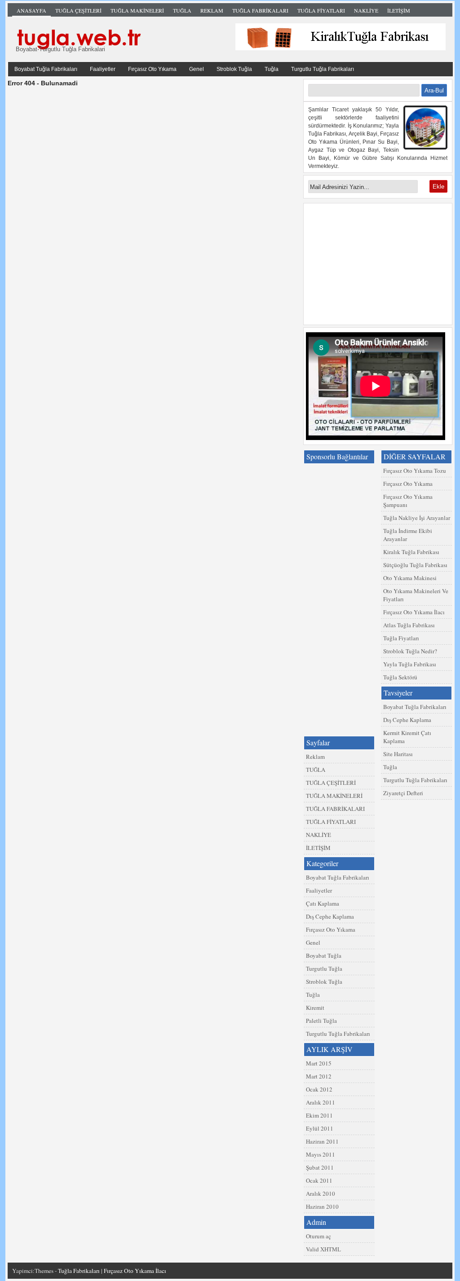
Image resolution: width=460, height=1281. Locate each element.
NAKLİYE (366, 10)
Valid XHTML (323, 1249)
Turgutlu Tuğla (324, 968)
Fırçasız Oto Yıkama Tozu (414, 471)
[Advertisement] (377, 264)
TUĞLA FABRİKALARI (260, 10)
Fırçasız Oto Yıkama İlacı (414, 612)
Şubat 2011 (320, 1167)
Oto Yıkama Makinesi (410, 578)
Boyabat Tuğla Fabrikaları (45, 69)
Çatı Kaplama (322, 903)
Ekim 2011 (319, 1115)
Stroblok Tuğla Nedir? (410, 651)
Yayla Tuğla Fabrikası (409, 664)
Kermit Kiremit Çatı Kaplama (407, 737)
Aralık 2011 (320, 1102)
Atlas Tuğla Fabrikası (409, 625)
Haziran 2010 (322, 1206)
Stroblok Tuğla (234, 69)
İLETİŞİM (398, 10)
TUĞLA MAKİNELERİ (137, 10)
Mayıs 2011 (320, 1154)
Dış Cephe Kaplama (407, 720)
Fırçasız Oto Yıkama (152, 69)
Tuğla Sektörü (400, 677)
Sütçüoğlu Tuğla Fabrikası (415, 565)
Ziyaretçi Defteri (403, 793)
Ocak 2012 (319, 1089)
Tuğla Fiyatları (401, 638)
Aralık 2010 (320, 1193)
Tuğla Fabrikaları (232, 37)
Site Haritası (398, 754)
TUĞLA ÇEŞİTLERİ (78, 10)
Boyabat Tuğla (323, 955)
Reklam (211, 10)
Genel (196, 69)
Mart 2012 (319, 1076)
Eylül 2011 (319, 1128)
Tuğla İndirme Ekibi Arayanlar (407, 535)
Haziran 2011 (322, 1141)
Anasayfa (31, 10)
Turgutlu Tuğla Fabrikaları (322, 69)
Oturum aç (318, 1236)
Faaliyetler (102, 69)
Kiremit (315, 1008)
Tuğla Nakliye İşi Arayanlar (416, 518)
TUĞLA (182, 10)
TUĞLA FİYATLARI (321, 10)
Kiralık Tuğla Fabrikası (411, 552)
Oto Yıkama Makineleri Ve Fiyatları (415, 595)
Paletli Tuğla (321, 1021)
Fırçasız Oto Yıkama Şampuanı (408, 501)
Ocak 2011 (319, 1180)
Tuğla (272, 69)
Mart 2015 (319, 1063)
